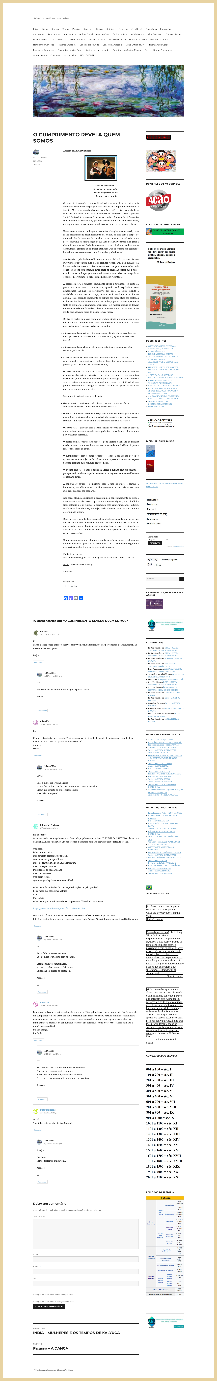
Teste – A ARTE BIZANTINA (159, 771)
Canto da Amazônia (112, 45)
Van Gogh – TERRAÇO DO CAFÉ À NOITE (164, 842)
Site (35, 1279)
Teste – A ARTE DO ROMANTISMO (162, 784)
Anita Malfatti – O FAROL (158, 753)
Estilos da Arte (120, 34)
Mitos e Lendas (59, 39)
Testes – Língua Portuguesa (158, 50)
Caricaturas (38, 34)
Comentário (40, 1216)
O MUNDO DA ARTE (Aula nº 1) (160, 740)
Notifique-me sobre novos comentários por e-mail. (53, 1295)
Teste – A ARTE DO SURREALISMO (162, 750)
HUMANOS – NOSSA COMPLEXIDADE (163, 399)
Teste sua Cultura (117, 39)
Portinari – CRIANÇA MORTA (159, 776)
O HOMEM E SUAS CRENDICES (160, 404)
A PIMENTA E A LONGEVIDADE (160, 375)
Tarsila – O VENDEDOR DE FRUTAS (162, 748)
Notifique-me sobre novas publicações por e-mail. (53, 1302)
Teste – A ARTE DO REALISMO (160, 782)
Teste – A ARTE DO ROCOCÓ (159, 779)
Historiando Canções (43, 45)
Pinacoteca (151, 29)
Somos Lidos (69, 55)
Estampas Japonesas (43, 50)
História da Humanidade (97, 50)
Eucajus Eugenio (48, 1110)
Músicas (99, 29)
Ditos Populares (78, 39)
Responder (38, 662)
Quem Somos (40, 55)
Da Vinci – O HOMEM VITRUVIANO (162, 863)
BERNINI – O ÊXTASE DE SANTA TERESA (164, 774)
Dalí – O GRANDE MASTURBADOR (161, 831)
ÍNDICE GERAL (86, 55)
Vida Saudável (155, 34)
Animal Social (86, 34)
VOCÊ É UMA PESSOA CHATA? (160, 383)
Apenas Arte (70, 34)
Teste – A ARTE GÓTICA (157, 860)
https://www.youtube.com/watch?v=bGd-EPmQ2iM (59, 908)
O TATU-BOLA (154, 787)
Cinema (87, 29)
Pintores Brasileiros (67, 45)
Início (36, 29)
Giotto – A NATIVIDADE (157, 845)
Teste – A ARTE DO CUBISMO (160, 763)
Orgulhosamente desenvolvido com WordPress (54, 1370)
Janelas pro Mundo (89, 45)
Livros (45, 29)
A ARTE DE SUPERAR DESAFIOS (160, 380)
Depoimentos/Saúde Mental (127, 50)
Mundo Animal (40, 39)
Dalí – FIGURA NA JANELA (158, 769)
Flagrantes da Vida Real (69, 50)
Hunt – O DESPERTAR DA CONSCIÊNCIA (164, 866)
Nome (37, 1254)
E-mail (37, 1266)
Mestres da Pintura (159, 39)
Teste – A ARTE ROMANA (158, 766)
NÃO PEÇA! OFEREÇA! (156, 351)
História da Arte (97, 39)
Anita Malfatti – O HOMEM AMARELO (163, 795)
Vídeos (65, 29)
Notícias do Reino (138, 39)
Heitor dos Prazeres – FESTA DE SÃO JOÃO (165, 742)
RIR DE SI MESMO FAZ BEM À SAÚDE (163, 388)
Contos (55, 29)
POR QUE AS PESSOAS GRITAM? (160, 354)
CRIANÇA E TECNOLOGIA (158, 401)
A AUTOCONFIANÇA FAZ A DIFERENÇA (163, 396)
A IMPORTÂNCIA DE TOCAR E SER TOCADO (165, 386)
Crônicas (110, 29)
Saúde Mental (137, 34)
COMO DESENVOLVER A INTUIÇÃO (162, 346)
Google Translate (179, 546)
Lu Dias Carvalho (40, 158)
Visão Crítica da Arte (136, 45)
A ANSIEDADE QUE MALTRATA (160, 349)
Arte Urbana (54, 34)
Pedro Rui (45, 1002)
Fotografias (165, 29)
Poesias (76, 29)
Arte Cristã (136, 29)
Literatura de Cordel (159, 45)
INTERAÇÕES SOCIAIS (157, 407)
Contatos (55, 55)
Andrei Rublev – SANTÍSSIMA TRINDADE (164, 852)
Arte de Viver (102, 34)
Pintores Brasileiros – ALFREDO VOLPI (163, 745)
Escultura (123, 29)
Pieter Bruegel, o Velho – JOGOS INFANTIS (165, 755)
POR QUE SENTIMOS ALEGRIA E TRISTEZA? (165, 378)
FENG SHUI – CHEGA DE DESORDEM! (163, 367)
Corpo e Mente (173, 34)
